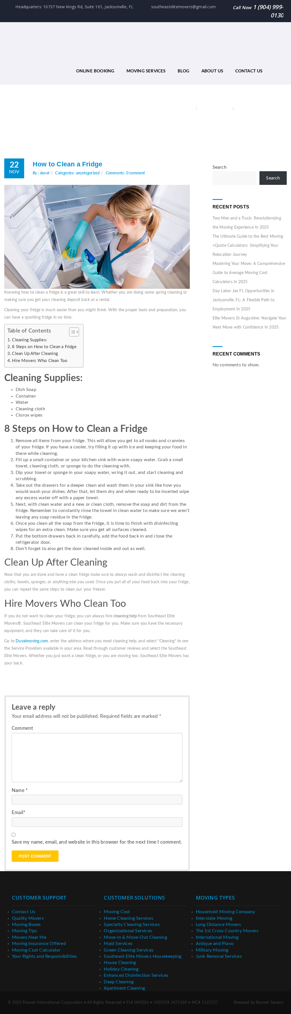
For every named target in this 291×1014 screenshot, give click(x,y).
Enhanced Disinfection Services (136, 975)
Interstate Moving (214, 918)
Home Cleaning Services (128, 918)
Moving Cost (117, 912)
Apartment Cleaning (124, 988)
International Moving (217, 937)
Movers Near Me (29, 937)
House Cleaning (120, 962)
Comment (22, 728)
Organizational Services (128, 931)
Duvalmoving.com (32, 641)
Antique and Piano (215, 943)
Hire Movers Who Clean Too (39, 361)
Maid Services (118, 943)
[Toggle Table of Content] (71, 332)
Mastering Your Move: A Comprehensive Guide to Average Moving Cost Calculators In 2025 (249, 273)
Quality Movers (28, 918)
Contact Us (249, 71)
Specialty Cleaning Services (131, 924)
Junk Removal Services (219, 956)
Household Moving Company (225, 912)
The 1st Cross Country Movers (227, 931)
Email (18, 812)
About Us (212, 71)
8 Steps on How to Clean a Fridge (45, 347)
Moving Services (146, 71)
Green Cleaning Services (128, 950)
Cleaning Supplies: (30, 340)
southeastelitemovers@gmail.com (183, 6)
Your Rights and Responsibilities (44, 956)
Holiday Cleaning (121, 969)
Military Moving (212, 950)
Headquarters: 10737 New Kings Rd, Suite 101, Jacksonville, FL (73, 6)
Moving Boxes (26, 924)
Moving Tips (24, 931)
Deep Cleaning (119, 982)
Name (20, 790)
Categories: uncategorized (77, 173)
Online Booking (95, 71)
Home (188, 109)
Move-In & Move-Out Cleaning (135, 937)
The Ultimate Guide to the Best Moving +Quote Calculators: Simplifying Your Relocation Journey (248, 246)
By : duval (41, 173)
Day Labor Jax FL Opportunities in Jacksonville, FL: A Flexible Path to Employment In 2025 (244, 300)
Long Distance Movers (218, 924)
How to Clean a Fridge (67, 164)
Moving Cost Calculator (36, 950)
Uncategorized (215, 109)
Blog (184, 71)
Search (219, 167)
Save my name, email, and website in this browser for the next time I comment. (97, 842)
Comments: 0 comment (125, 173)
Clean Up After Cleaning (35, 354)
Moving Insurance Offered (39, 943)
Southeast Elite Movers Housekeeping (142, 956)
